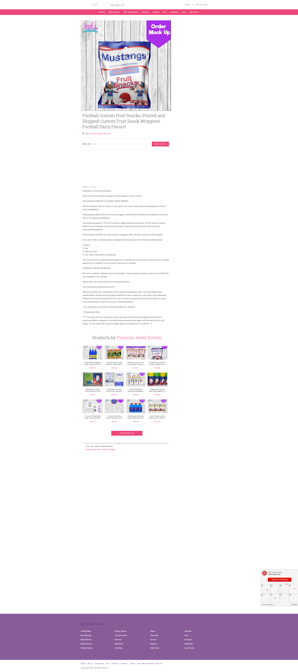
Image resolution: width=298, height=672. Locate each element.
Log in (187, 4)
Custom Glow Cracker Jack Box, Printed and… (114, 363)
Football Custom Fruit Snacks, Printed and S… (157, 363)
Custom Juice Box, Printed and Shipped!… (136, 390)
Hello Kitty (154, 648)
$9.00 (114, 421)
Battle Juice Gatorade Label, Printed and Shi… (135, 417)
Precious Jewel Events (99, 133)
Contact (115, 664)
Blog (184, 12)
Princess (118, 639)
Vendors (174, 12)
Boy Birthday (86, 635)
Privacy (124, 664)
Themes (101, 12)
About (90, 664)
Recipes (156, 12)
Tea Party (118, 648)
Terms (133, 664)
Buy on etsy (160, 144)
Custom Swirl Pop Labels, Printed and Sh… (114, 417)
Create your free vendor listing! (100, 449)
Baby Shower (86, 639)
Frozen (153, 639)
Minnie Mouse (120, 631)
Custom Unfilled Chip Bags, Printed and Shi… (93, 417)
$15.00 (93, 395)
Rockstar (188, 639)
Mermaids (189, 644)
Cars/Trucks (189, 648)
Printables (130, 12)
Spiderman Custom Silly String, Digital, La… (157, 390)
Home (83, 664)
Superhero (119, 644)
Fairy (186, 635)
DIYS (165, 12)
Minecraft (154, 635)
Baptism (153, 644)
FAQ (107, 664)
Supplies (145, 12)
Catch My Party (149, 4)
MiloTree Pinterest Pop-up (150, 664)
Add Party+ (195, 12)
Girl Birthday (86, 631)
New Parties (114, 12)
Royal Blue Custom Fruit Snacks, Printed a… (114, 390)
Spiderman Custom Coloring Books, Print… (93, 390)
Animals (188, 631)
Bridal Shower (86, 644)
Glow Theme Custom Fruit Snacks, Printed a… (157, 417)
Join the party (201, 4)
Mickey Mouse (87, 648)
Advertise (99, 664)
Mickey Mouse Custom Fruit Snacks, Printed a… (135, 363)
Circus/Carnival (121, 635)
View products (126, 433)
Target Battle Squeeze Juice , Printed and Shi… (93, 363)
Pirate (152, 631)
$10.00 (93, 368)
